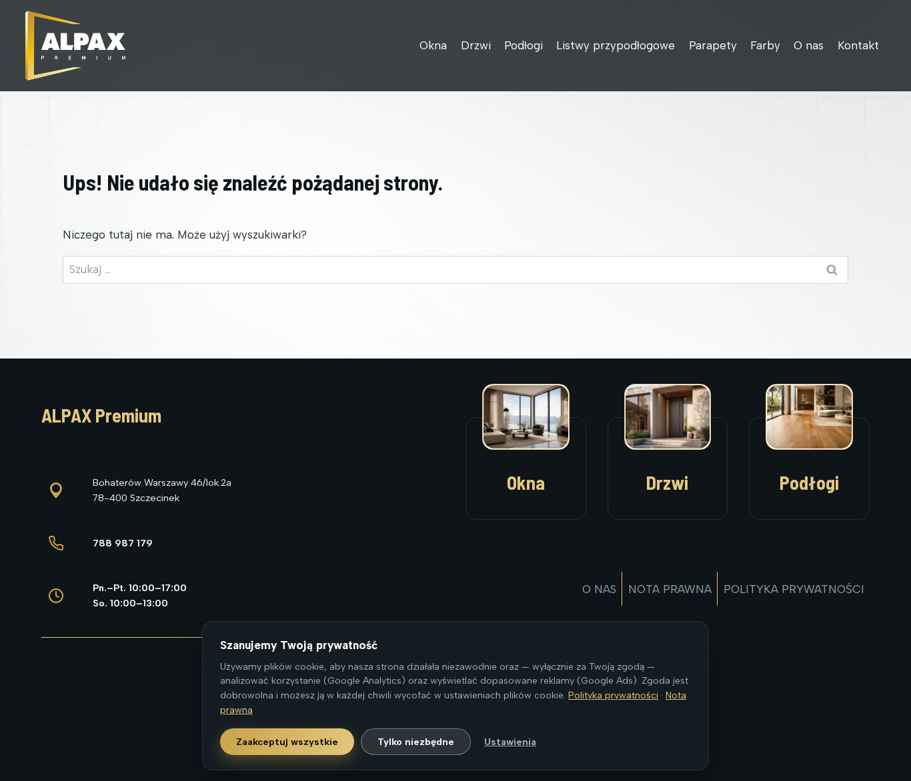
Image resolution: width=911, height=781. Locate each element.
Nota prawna (670, 589)
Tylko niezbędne (415, 742)
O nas (809, 45)
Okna (433, 45)
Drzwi (476, 45)
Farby (765, 45)
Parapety (713, 45)
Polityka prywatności (794, 589)
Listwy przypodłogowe (615, 45)
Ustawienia (510, 742)
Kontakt (858, 45)
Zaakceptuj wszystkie (287, 742)
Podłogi (523, 45)
